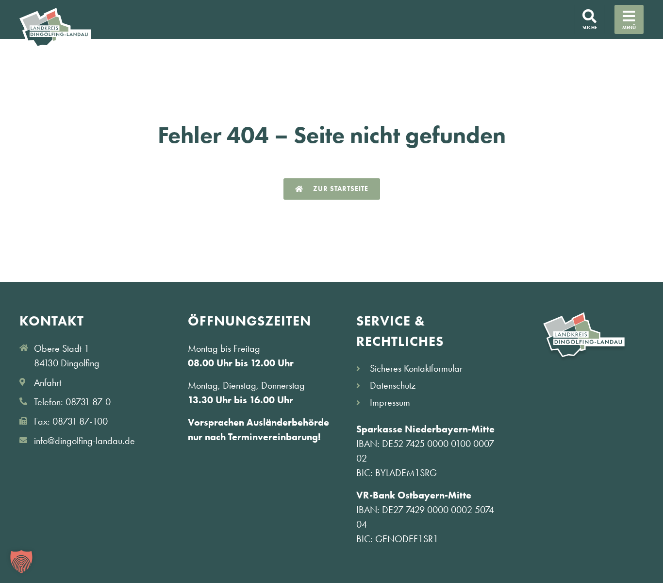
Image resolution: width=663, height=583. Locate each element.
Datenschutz (392, 385)
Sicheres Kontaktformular (416, 368)
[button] (21, 561)
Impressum (390, 402)
